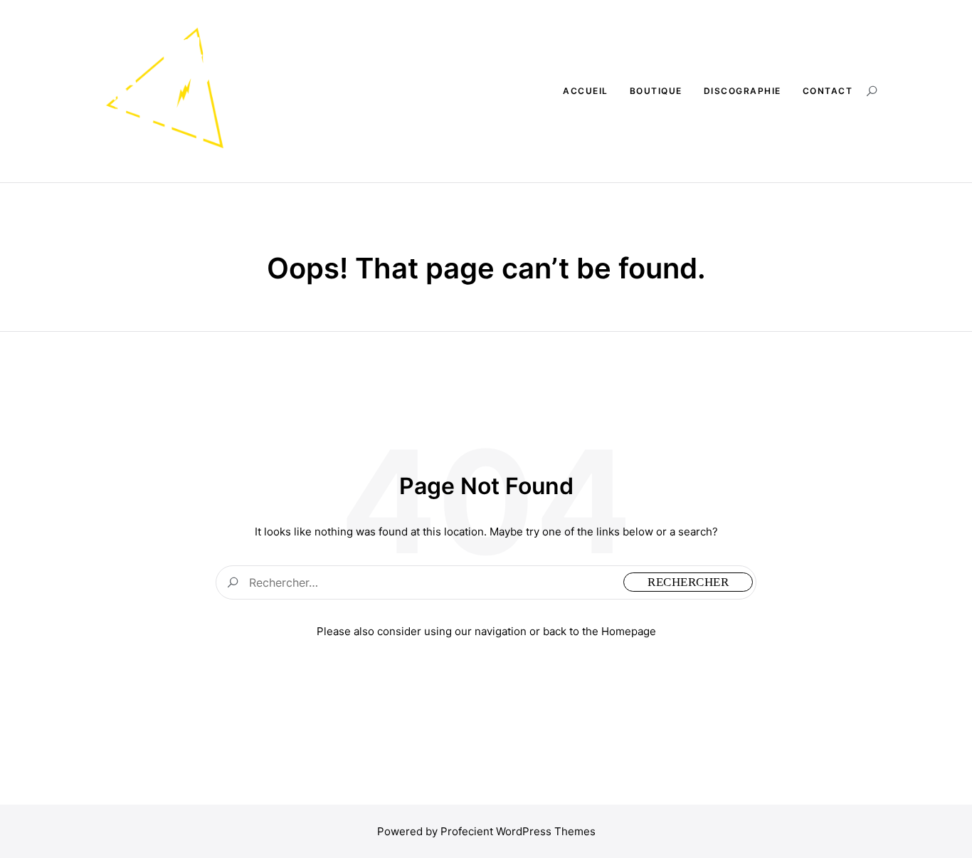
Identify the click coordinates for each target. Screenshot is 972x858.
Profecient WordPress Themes (518, 831)
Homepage (628, 631)
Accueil (585, 90)
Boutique (656, 90)
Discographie (742, 90)
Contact (828, 90)
